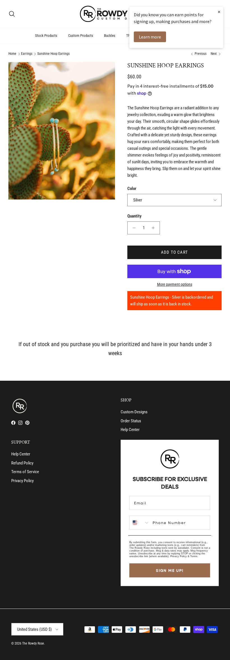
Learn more (150, 37)
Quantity (134, 216)
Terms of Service (25, 471)
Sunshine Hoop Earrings (53, 54)
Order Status (131, 420)
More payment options (174, 284)
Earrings (26, 54)
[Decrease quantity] (132, 228)
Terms (193, 556)
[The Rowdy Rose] (115, 14)
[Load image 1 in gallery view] (61, 130)
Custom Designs (134, 411)
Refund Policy (22, 463)
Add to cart (174, 252)
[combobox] (140, 522)
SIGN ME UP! (169, 570)
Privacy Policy (22, 480)
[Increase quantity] (155, 228)
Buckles (109, 35)
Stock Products (46, 35)
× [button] (219, 11)
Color (131, 188)
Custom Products (80, 35)
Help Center (130, 429)
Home (12, 54)
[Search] (11, 13)
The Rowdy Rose (33, 643)
